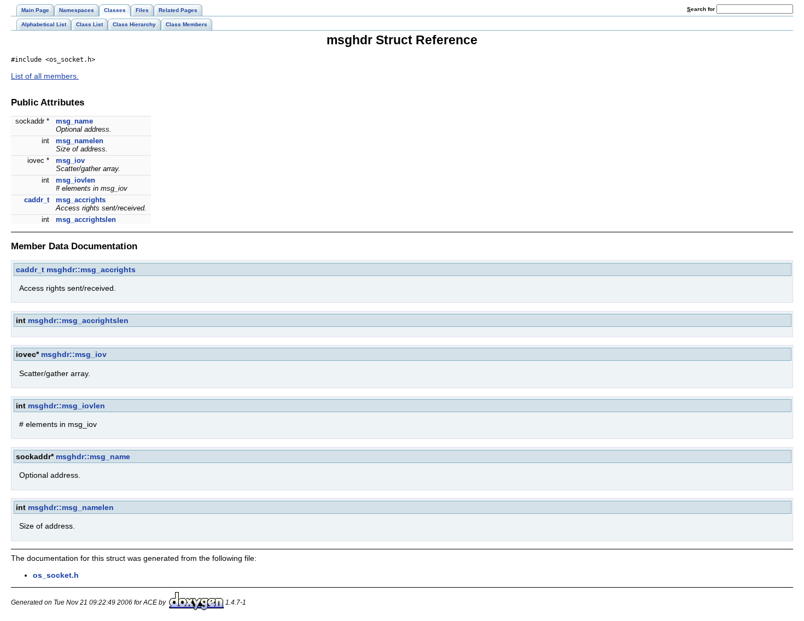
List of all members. (45, 76)
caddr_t (36, 200)
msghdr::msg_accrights (91, 269)
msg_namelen (79, 141)
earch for (701, 9)
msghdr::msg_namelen (71, 507)
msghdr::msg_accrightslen (78, 320)
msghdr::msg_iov (74, 354)
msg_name (74, 121)
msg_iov (70, 160)
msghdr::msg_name (93, 456)
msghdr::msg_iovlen (66, 405)
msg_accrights (81, 200)
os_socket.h (56, 575)
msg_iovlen (75, 180)
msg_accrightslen (86, 219)
